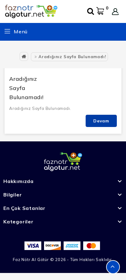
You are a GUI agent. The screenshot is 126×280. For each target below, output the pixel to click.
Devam (101, 121)
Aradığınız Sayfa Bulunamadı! (72, 56)
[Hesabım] (115, 12)
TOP (113, 267)
